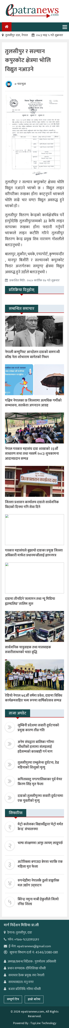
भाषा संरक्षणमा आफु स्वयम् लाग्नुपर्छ (40, 843)
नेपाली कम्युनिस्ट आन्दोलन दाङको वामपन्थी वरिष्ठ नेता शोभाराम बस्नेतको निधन (32, 354)
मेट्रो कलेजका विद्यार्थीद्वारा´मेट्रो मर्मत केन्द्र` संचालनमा (40, 826)
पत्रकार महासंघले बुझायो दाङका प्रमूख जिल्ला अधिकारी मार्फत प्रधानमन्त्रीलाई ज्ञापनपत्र (34, 553)
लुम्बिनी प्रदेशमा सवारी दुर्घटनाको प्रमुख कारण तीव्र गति (38, 727)
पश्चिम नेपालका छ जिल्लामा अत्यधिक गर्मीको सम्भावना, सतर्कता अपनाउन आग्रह (33, 403)
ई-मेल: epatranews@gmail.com (30, 946)
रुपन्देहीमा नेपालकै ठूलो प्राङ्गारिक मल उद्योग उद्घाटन (38, 883)
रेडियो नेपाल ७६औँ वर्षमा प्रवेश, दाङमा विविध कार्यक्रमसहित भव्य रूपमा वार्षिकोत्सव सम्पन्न (33, 698)
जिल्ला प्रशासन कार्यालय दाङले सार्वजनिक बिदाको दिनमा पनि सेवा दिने (32, 504)
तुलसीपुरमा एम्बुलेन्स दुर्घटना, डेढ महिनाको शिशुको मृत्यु (38, 765)
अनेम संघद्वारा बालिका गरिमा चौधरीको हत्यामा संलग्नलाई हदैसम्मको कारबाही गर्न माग (36, 747)
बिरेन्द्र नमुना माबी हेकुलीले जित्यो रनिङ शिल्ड (38, 901)
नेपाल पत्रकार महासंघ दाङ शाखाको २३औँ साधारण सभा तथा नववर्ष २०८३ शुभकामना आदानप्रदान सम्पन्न (32, 453)
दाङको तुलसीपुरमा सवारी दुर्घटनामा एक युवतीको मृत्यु (40, 798)
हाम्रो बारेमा (34, 999)
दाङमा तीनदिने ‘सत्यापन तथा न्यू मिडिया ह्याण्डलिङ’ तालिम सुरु (30, 601)
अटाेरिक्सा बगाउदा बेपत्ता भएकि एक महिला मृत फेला (40, 864)
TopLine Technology (43, 1023)
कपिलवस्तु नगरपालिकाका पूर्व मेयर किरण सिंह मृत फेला (40, 781)
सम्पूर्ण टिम (13, 999)
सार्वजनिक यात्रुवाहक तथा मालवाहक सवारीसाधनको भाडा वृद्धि (28, 649)
